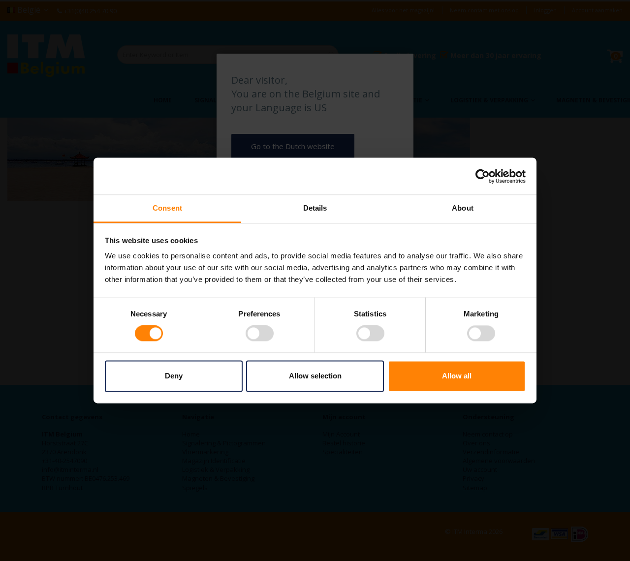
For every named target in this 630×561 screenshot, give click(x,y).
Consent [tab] (167, 208)
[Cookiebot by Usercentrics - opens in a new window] (483, 176)
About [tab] (462, 208)
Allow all (457, 376)
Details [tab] (315, 208)
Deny (174, 376)
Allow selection (315, 376)
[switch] (260, 335)
